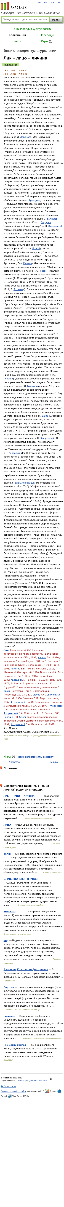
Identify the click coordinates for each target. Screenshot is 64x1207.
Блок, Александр (24, 482)
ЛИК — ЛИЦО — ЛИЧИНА (19, 795)
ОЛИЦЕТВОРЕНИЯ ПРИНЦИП (21, 878)
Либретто (14, 761)
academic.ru (13, 6)
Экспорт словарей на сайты (13, 1091)
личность (9, 1016)
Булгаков (52, 218)
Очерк (22, 716)
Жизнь (7, 690)
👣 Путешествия (8, 1086)
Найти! (56, 19)
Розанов (18, 289)
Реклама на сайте (38, 1081)
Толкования (17, 35)
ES (52, 2)
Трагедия (34, 200)
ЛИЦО (7, 824)
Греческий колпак (15, 1044)
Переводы (47, 35)
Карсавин (14, 452)
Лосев (42, 270)
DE (45, 2)
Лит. (6, 650)
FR (58, 2)
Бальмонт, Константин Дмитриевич (26, 969)
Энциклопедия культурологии (32, 28)
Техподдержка (23, 1081)
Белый (36, 248)
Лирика (53, 761)
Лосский (8, 378)
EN (39, 2)
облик (7, 853)
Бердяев (46, 222)
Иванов (27, 263)
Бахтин (46, 415)
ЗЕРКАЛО (9, 911)
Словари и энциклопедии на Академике (30, 13)
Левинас (25, 136)
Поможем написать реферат (36, 756)
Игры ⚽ (46, 41)
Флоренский (55, 226)
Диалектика (53, 694)
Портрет (9, 987)
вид (6, 940)
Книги (17, 41)
